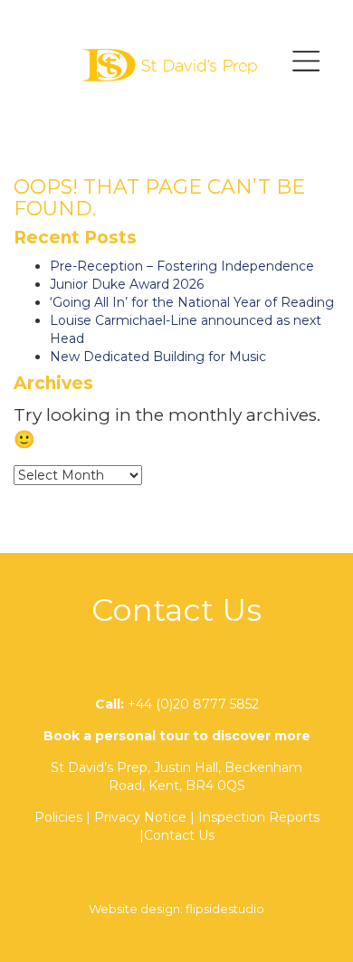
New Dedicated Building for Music (158, 356)
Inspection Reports (259, 817)
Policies (58, 817)
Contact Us (179, 835)
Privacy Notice (140, 817)
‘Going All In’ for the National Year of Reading (192, 302)
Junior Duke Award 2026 (127, 284)
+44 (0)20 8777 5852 (193, 704)
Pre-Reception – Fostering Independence (182, 266)
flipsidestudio (225, 908)
